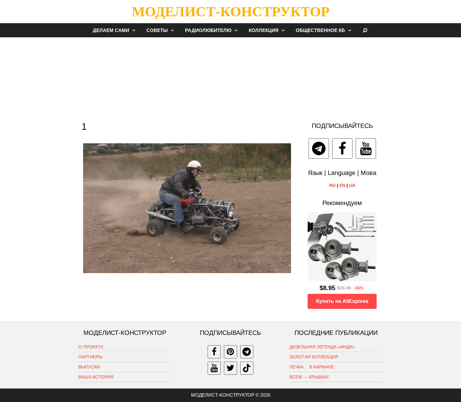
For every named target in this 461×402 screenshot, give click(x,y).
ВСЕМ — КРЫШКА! (309, 376)
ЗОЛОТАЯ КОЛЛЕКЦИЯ (313, 356)
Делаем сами (111, 30)
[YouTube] (366, 148)
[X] (230, 368)
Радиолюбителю (208, 30)
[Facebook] (342, 148)
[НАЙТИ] (365, 30)
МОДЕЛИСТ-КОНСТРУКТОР (230, 11)
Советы (157, 30)
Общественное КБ (320, 30)
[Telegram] (319, 148)
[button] (135, 30)
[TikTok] (246, 368)
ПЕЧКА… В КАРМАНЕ (311, 366)
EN (342, 185)
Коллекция (263, 30)
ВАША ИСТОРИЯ (96, 376)
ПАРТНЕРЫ (90, 356)
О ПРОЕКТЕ (90, 346)
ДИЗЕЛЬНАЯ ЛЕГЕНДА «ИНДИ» (322, 346)
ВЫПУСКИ (89, 366)
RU (332, 185)
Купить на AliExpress (342, 301)
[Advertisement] (230, 76)
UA (352, 185)
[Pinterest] (230, 351)
